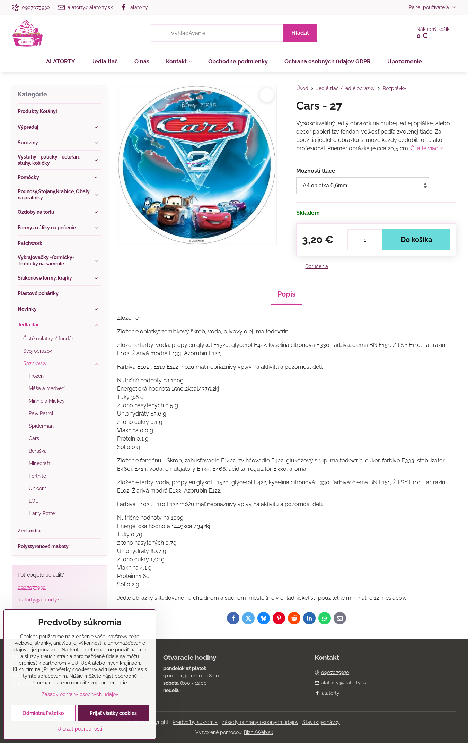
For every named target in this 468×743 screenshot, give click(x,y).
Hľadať (300, 32)
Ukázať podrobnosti (80, 729)
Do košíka (416, 240)
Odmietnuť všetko (43, 713)
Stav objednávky (321, 722)
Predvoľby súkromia (195, 722)
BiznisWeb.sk (258, 732)
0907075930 (32, 587)
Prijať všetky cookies (113, 713)
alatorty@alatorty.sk (40, 600)
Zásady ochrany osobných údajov (260, 722)
